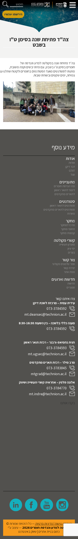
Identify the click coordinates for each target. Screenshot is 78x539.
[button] (5, 4)
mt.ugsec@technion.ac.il (47, 353)
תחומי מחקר (68, 229)
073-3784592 (57, 308)
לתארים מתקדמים (64, 194)
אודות (72, 162)
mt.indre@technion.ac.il (48, 393)
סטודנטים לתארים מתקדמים (59, 209)
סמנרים (71, 287)
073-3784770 (57, 388)
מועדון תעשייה (67, 244)
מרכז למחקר (67, 225)
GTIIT (72, 170)
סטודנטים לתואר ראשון (62, 205)
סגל (73, 174)
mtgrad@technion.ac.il (49, 373)
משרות (71, 213)
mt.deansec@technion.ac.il (45, 314)
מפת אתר (69, 271)
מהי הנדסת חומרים (64, 186)
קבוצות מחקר (67, 233)
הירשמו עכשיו (13, 14)
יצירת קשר (69, 267)
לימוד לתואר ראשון (64, 190)
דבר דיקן (70, 166)
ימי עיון (71, 248)
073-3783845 (57, 367)
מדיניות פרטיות (44, 523)
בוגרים (71, 252)
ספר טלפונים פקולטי (63, 263)
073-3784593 (57, 347)
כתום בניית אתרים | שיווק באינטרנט (39, 531)
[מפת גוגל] (39, 445)
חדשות (71, 283)
